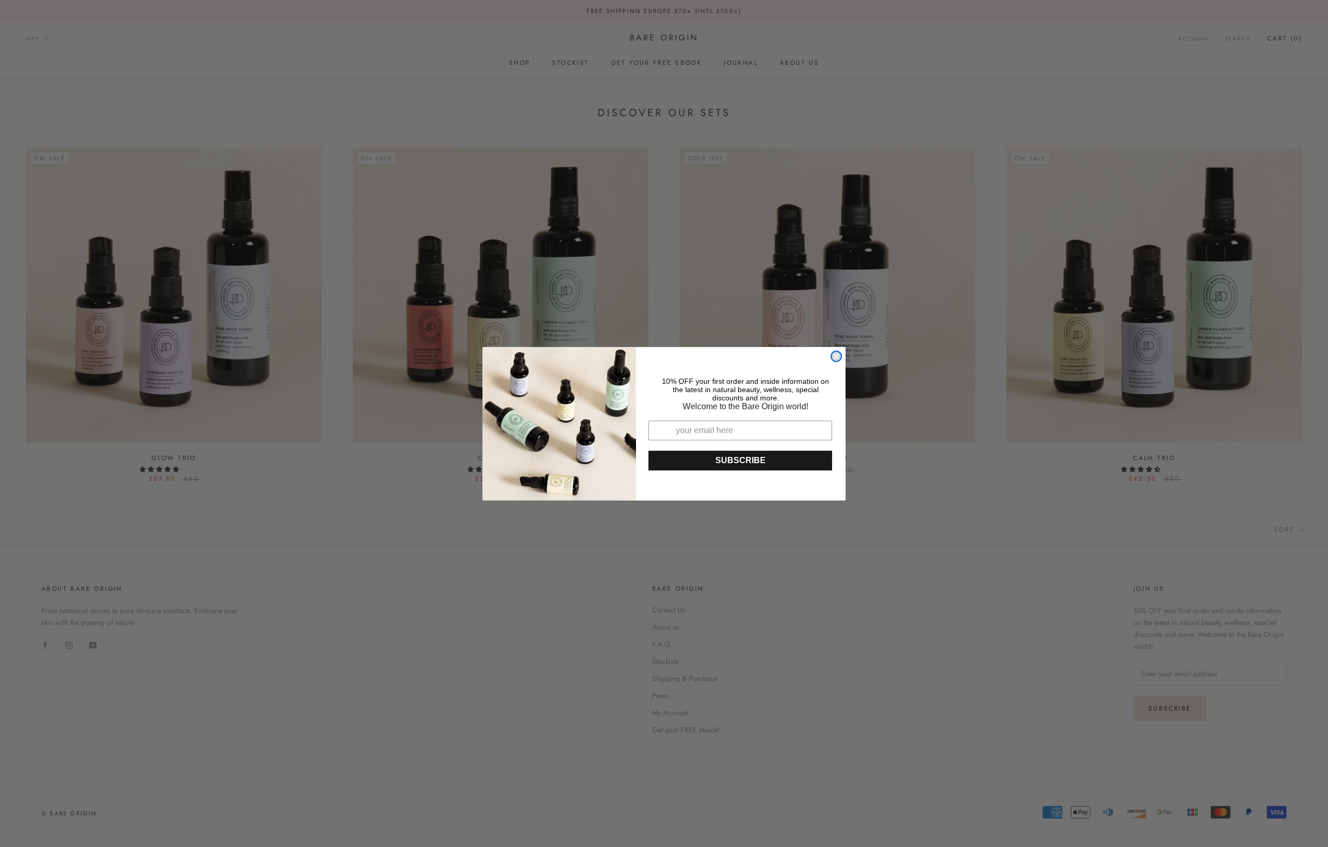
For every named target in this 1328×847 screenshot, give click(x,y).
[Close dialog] (836, 356)
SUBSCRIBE (740, 460)
